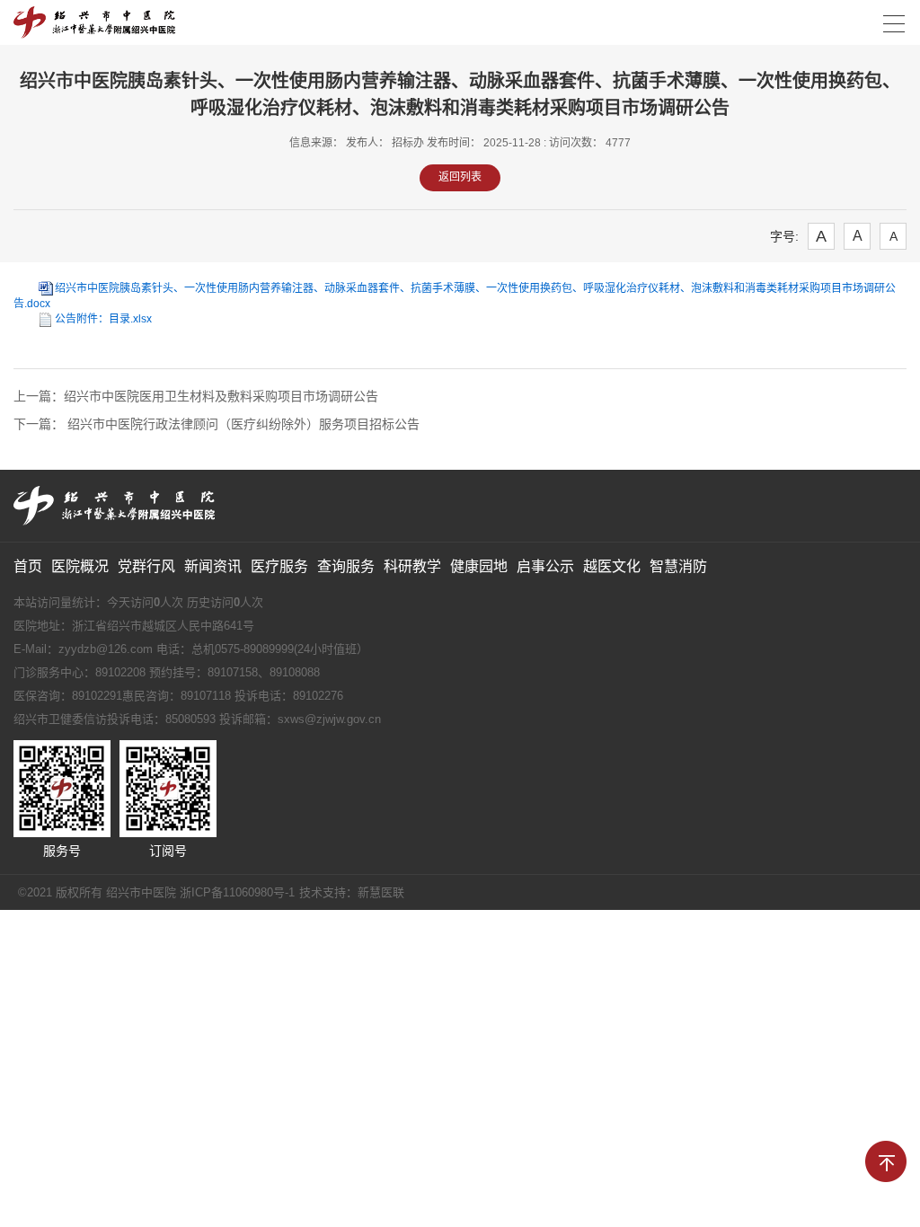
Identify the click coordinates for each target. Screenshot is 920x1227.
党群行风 (146, 566)
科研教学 (412, 566)
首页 (27, 566)
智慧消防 (678, 566)
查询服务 (346, 566)
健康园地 (479, 566)
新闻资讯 (213, 566)
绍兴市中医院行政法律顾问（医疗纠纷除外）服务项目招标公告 (242, 424)
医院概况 (80, 566)
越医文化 (612, 566)
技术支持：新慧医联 (351, 892)
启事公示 (545, 566)
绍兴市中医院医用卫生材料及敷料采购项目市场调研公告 (221, 396)
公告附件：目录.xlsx (103, 319)
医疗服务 (279, 566)
